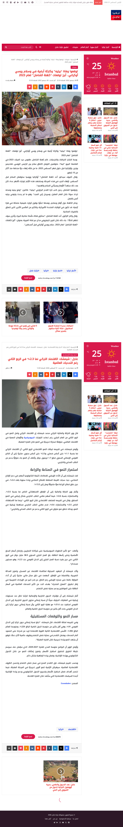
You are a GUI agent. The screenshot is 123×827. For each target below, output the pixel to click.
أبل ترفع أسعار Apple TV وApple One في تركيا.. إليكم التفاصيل (95, 149)
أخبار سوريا (94, 47)
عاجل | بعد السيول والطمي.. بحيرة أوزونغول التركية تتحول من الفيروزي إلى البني (110, 123)
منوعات (75, 47)
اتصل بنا (75, 818)
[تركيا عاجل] (116, 15)
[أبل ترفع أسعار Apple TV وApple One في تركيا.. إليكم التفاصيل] (95, 139)
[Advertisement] (41, 24)
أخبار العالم (85, 47)
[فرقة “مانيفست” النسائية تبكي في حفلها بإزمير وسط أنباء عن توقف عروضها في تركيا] (110, 139)
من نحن (55, 818)
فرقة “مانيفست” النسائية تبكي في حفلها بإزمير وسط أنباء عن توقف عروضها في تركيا (110, 150)
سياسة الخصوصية (65, 818)
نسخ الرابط (28, 277)
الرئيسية (115, 47)
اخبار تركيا (57, 270)
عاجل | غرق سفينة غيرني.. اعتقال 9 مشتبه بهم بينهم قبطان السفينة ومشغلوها (95, 123)
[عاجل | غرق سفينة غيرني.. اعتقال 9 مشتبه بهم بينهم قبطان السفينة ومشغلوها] (95, 111)
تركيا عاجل (33, 270)
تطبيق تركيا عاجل (62, 47)
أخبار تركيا (105, 47)
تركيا (46, 270)
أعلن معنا (48, 818)
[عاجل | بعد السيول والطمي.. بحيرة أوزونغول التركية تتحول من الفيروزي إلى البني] (110, 111)
